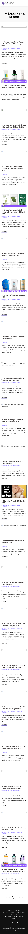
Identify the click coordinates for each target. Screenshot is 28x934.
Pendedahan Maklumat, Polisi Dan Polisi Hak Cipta (14, 913)
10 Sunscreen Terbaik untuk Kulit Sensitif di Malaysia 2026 (13, 625)
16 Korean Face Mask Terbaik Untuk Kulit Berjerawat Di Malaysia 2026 (13, 212)
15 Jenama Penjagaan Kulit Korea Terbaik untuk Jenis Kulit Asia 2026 (13, 86)
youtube (17, 923)
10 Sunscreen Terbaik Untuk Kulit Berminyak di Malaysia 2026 (13, 747)
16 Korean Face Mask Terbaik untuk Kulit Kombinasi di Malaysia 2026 (14, 126)
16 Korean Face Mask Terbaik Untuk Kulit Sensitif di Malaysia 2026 (12, 168)
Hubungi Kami (19, 916)
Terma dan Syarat (10, 916)
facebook (12, 923)
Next (13, 899)
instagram (15, 923)
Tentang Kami (19, 908)
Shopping (4, 49)
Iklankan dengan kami (14, 910)
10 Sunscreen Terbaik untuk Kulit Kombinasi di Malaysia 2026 (13, 708)
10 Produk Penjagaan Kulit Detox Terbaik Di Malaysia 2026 (12, 421)
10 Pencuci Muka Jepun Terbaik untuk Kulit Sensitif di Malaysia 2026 (12, 44)
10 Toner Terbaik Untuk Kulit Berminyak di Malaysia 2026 (11, 787)
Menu (25, 3)
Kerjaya (14, 918)
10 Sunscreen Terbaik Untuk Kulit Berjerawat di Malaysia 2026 (13, 666)
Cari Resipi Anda (9, 908)
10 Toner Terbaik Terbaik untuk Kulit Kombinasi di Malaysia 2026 (12, 870)
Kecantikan (4, 48)
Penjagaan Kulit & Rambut (15, 48)
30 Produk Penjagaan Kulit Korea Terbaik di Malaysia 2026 (12, 254)
